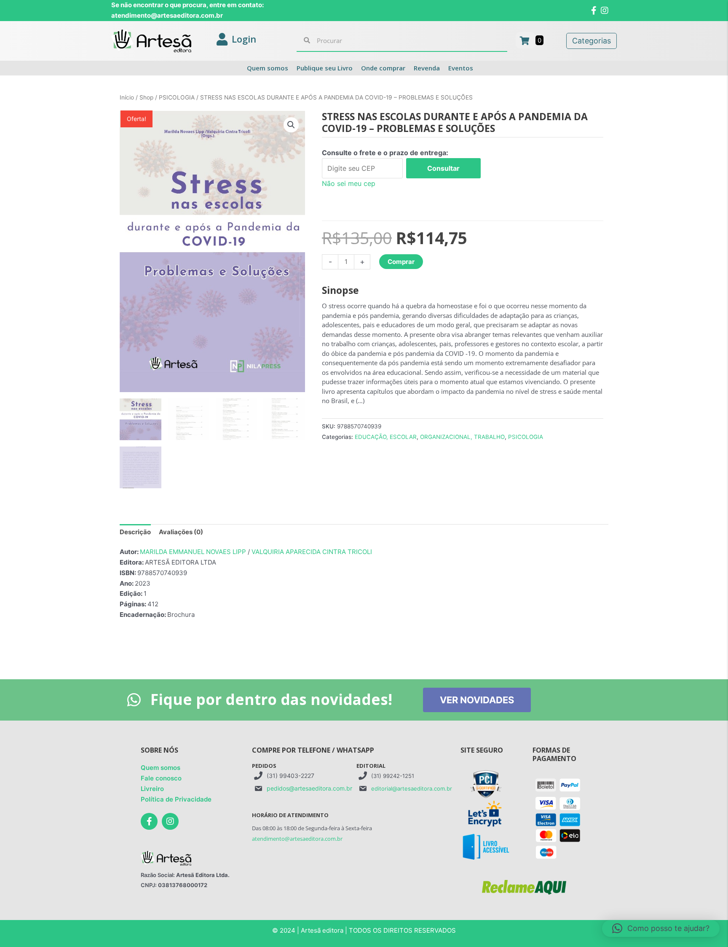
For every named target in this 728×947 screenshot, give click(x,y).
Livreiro (152, 789)
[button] (291, 124)
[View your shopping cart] (525, 40)
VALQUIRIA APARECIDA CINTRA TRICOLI (312, 552)
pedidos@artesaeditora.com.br (309, 788)
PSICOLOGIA (177, 97)
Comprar (401, 262)
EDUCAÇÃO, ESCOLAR (386, 436)
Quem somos (160, 768)
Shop (146, 97)
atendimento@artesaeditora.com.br (297, 838)
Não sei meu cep (348, 183)
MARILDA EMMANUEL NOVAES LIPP (193, 552)
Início (127, 97)
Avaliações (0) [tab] (181, 532)
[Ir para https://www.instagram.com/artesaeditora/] (170, 821)
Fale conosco (161, 778)
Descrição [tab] (135, 532)
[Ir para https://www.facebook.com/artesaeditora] (149, 821)
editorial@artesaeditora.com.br (411, 788)
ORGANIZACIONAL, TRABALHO (462, 436)
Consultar (443, 168)
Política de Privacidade (176, 799)
